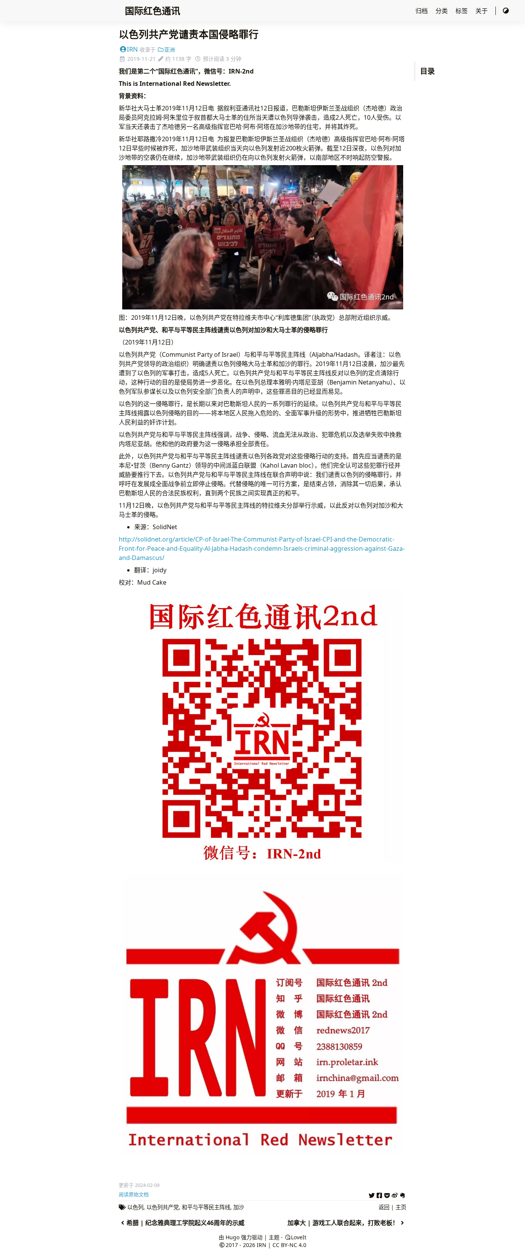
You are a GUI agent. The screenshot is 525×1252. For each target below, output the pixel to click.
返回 (384, 1207)
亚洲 (169, 49)
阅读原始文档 (134, 1194)
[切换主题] (506, 11)
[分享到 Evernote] (402, 1194)
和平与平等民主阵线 (206, 1207)
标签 (462, 11)
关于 (482, 11)
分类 (442, 11)
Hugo (232, 1237)
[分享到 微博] (395, 1194)
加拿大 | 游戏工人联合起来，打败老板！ (343, 1223)
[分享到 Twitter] (371, 1194)
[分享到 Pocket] (387, 1194)
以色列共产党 (162, 1207)
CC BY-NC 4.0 (289, 1245)
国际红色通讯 (152, 10)
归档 (422, 11)
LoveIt (298, 1237)
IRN (132, 49)
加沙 (238, 1207)
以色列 (135, 1207)
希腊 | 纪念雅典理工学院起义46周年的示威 (185, 1223)
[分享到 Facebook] (379, 1194)
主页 (400, 1207)
